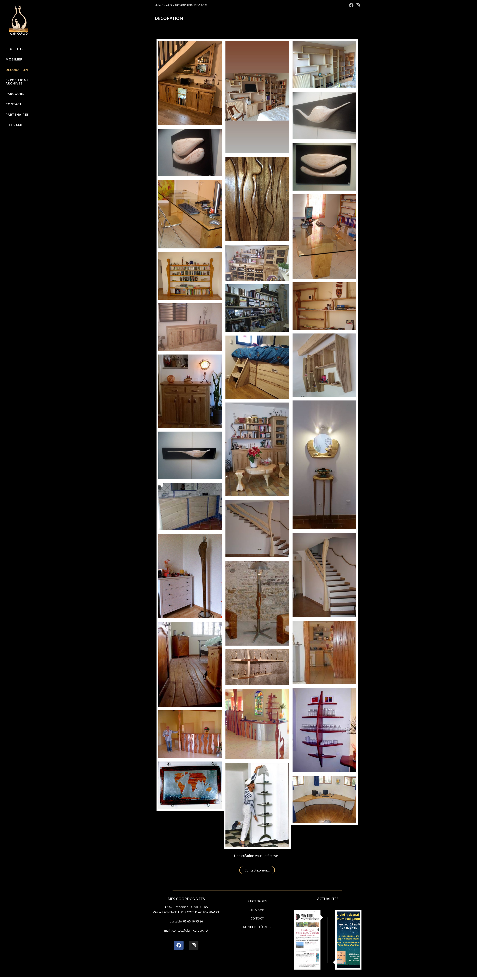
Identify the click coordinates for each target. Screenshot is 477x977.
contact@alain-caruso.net (191, 5)
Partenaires (257, 901)
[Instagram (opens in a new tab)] (357, 5)
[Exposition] (348, 939)
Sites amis (257, 910)
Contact (257, 918)
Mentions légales (257, 927)
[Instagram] (193, 945)
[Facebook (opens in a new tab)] (351, 5)
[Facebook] (179, 945)
